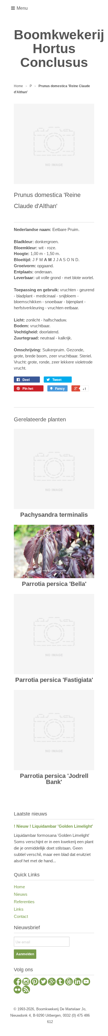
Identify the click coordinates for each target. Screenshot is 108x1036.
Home (19, 886)
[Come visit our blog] (60, 982)
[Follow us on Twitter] (43, 982)
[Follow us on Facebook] (18, 982)
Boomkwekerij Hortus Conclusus (54, 48)
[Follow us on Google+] (52, 982)
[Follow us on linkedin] (78, 982)
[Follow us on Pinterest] (35, 982)
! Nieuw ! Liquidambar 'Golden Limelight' (53, 826)
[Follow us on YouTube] (86, 982)
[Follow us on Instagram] (26, 982)
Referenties (24, 901)
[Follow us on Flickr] (18, 990)
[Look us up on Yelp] (69, 982)
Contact (21, 916)
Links (19, 909)
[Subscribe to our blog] (26, 990)
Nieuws (20, 894)
